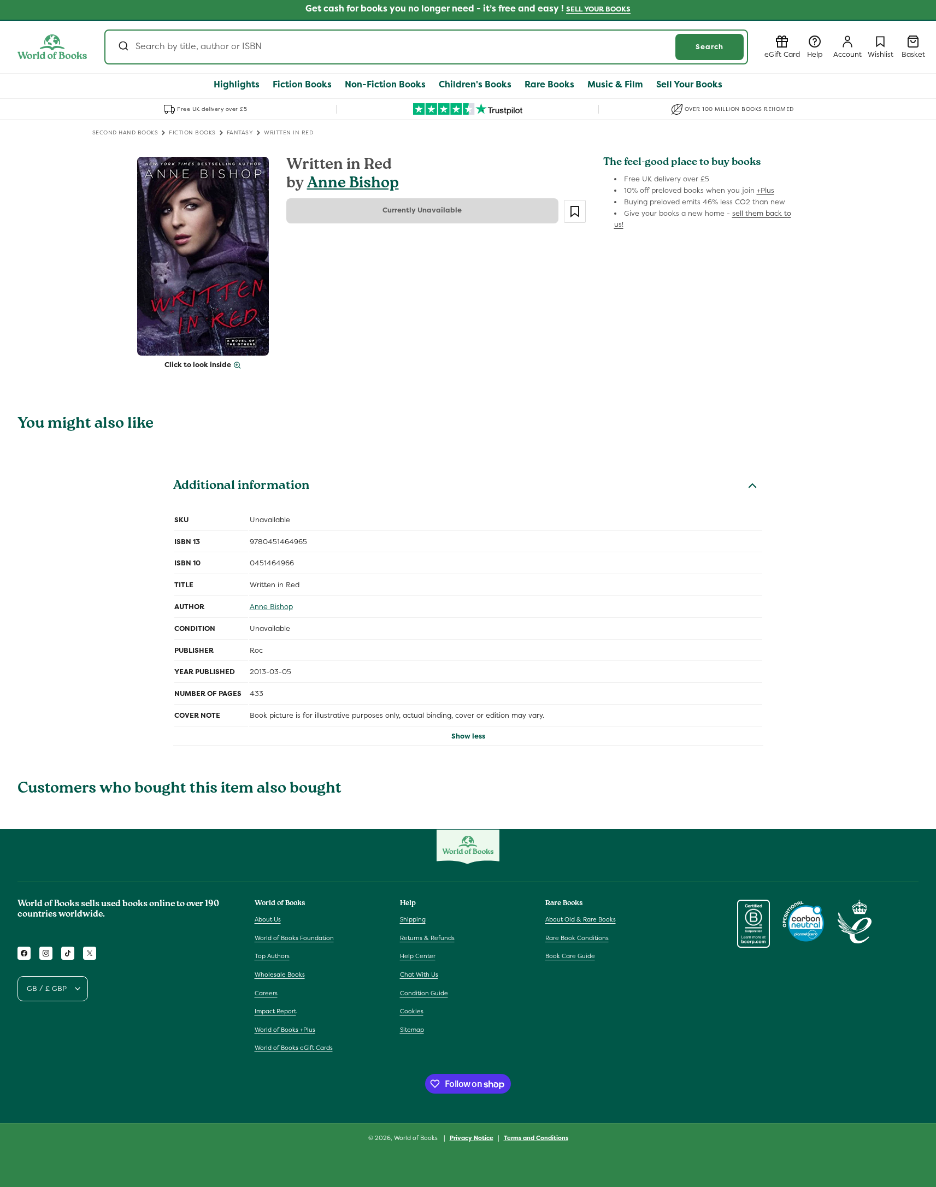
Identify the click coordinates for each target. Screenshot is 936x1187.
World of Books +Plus (285, 1029)
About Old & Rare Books (580, 919)
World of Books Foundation (294, 938)
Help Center (417, 956)
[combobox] (426, 46)
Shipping (413, 919)
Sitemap (412, 1029)
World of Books (416, 1138)
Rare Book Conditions (577, 938)
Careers (266, 993)
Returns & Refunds (427, 938)
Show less (468, 736)
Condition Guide (424, 993)
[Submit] (123, 47)
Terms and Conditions (536, 1138)
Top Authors (272, 956)
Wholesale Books (280, 974)
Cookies (411, 1011)
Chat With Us (419, 974)
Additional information (241, 486)
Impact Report (275, 1011)
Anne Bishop (353, 184)
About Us (268, 919)
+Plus (765, 190)
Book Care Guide (570, 956)
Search (709, 47)
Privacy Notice (471, 1138)
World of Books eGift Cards (294, 1047)
